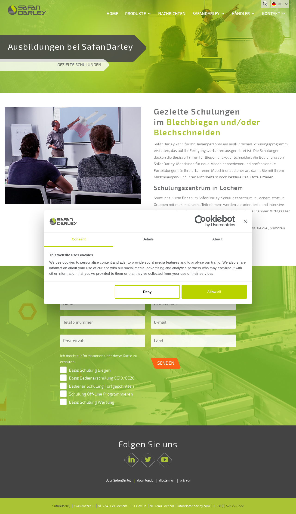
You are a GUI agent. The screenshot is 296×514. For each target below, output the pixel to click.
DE (280, 4)
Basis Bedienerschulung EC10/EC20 (102, 378)
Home (112, 13)
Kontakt (271, 13)
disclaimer (166, 480)
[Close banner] (245, 221)
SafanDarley (205, 13)
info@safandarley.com (193, 506)
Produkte (135, 13)
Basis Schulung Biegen (90, 370)
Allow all (214, 292)
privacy (185, 480)
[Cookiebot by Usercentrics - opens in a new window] (215, 221)
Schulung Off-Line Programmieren (101, 394)
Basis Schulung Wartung (91, 402)
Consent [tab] (79, 239)
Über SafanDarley (118, 480)
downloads (145, 480)
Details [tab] (148, 239)
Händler (241, 13)
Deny (147, 292)
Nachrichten (171, 13)
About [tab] (217, 239)
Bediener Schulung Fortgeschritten (101, 386)
